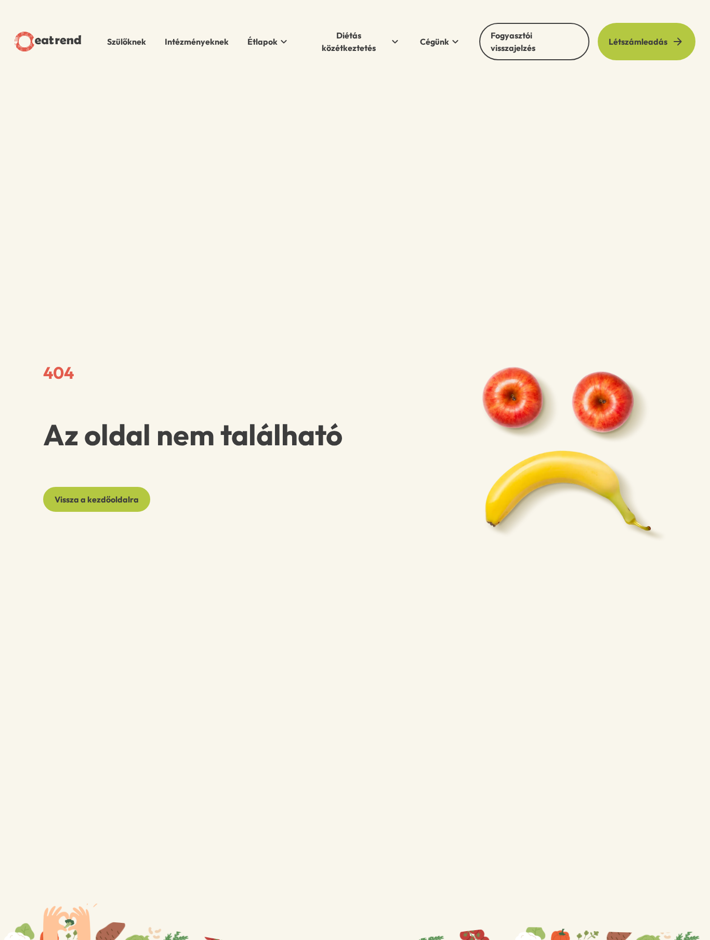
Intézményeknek (197, 41)
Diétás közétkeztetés (349, 41)
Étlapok (262, 41)
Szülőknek (126, 41)
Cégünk (434, 41)
